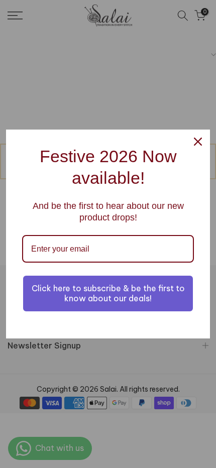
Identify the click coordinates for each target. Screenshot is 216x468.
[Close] (198, 142)
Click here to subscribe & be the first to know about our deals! (108, 293)
